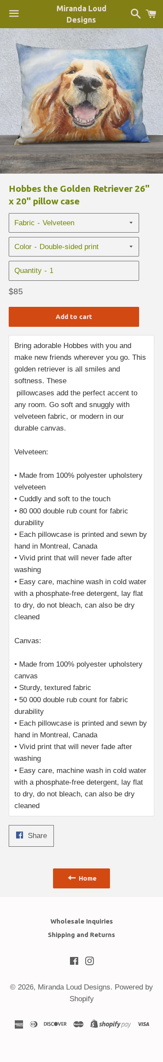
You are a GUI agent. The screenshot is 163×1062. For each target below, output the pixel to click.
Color (23, 247)
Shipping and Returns (81, 934)
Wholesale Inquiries (81, 921)
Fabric (24, 223)
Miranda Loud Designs (81, 13)
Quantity (28, 270)
